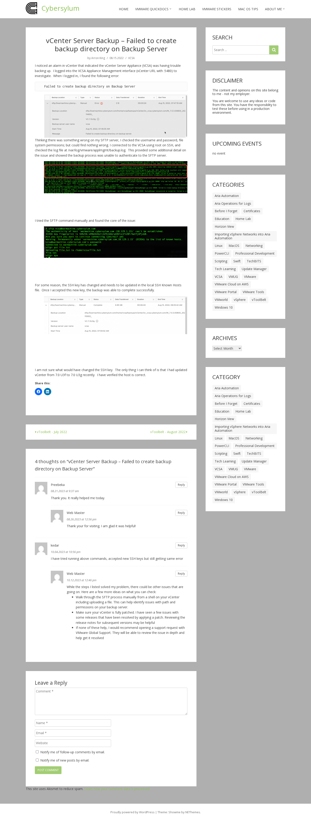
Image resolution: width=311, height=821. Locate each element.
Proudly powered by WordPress (132, 812)
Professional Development (255, 253)
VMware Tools (253, 292)
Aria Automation (227, 196)
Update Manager (254, 269)
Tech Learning (225, 269)
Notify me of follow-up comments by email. (72, 752)
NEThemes (192, 812)
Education (222, 219)
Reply (181, 485)
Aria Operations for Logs (233, 203)
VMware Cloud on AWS (232, 284)
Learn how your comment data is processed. (117, 789)
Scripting (221, 261)
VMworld (221, 299)
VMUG (233, 276)
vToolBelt (259, 299)
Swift (237, 261)
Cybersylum (60, 8)
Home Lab (187, 9)
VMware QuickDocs (151, 9)
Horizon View (224, 226)
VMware (250, 276)
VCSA (131, 58)
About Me (273, 9)
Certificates (252, 211)
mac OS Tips (248, 9)
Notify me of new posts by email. (64, 760)
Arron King (98, 58)
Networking (254, 245)
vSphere (240, 299)
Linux (218, 245)
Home (123, 9)
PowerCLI (222, 253)
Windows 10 (224, 307)
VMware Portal (226, 292)
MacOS (234, 245)
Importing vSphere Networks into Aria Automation (242, 236)
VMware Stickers (216, 9)
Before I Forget (226, 211)
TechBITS (254, 261)
